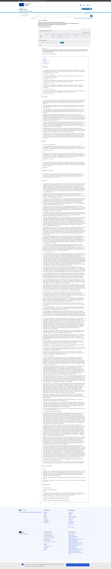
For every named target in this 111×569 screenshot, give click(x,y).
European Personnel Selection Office (74, 551)
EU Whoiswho (70, 522)
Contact (45, 513)
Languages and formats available (46, 30)
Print (90, 13)
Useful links (70, 514)
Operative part (45, 63)
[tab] (64, 31)
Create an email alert (25, 14)
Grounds (44, 61)
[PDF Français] (61, 37)
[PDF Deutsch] (54, 37)
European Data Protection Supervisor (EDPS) (75, 548)
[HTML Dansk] (52, 36)
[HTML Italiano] (67, 36)
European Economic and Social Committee (75, 543)
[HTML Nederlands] (76, 36)
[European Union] (22, 532)
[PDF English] (59, 37)
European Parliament (71, 534)
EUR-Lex (23, 9)
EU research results (71, 521)
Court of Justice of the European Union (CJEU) (75, 539)
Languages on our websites (48, 546)
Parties (44, 59)
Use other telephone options (48, 535)
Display (62, 42)
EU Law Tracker (71, 527)
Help (87, 13)
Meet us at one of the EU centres (49, 537)
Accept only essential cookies (82, 564)
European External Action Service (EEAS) (75, 542)
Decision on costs (46, 62)
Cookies (45, 549)
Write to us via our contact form (49, 536)
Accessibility (46, 521)
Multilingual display (43, 40)
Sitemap (45, 514)
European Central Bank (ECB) (73, 540)
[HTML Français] (61, 36)
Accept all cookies (70, 564)
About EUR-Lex (70, 512)
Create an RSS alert (24, 15)
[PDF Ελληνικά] (58, 37)
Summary (44, 58)
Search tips (34, 18)
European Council (71, 535)
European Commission (72, 537)
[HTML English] (59, 36)
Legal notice (46, 548)
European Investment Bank (72, 546)
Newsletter (70, 513)
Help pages (45, 512)
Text (40, 45)
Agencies (69, 553)
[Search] (91, 16)
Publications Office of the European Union (35, 512)
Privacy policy (46, 547)
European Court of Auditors (72, 541)
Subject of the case (46, 60)
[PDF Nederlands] (76, 37)
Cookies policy (46, 520)
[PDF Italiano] (67, 37)
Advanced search (89, 18)
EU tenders (70, 520)
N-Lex (69, 526)
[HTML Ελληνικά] (58, 36)
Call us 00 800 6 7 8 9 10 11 (48, 534)
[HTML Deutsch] (54, 36)
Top (40, 503)
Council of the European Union (73, 536)
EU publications (70, 523)
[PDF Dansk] (52, 37)
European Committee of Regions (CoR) (74, 545)
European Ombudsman (72, 547)
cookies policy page (42, 564)
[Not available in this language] (46, 36)
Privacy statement (47, 522)
